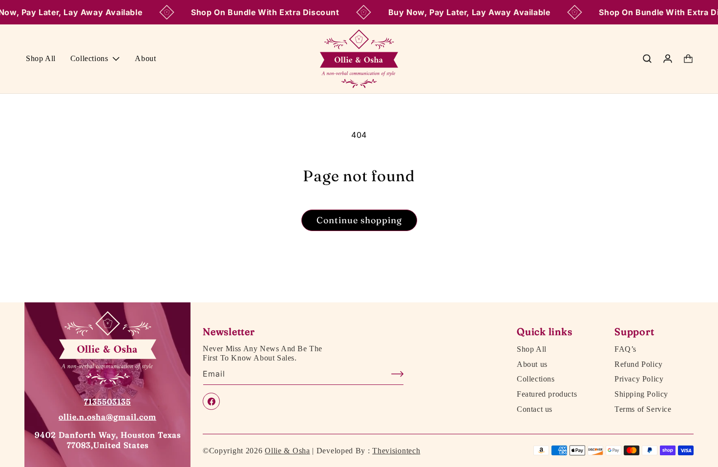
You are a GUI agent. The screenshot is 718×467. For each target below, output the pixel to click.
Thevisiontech (396, 450)
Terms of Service (643, 409)
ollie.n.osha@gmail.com (107, 417)
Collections (536, 379)
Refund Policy (638, 364)
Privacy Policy (638, 379)
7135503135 (107, 401)
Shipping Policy (641, 394)
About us (532, 364)
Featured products (547, 394)
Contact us (534, 409)
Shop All (532, 349)
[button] (95, 58)
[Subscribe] (392, 373)
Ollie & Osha (287, 450)
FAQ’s (625, 349)
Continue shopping (359, 220)
